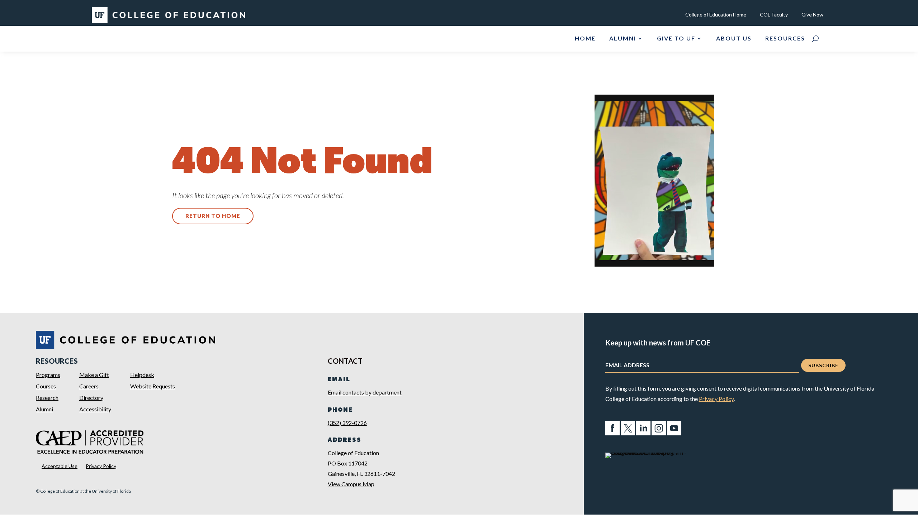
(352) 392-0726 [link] (347, 422)
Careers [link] (89, 386)
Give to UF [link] (676, 39)
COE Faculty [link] (774, 15)
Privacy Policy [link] (101, 466)
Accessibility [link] (95, 409)
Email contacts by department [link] (365, 392)
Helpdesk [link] (142, 374)
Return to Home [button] (212, 215)
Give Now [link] (812, 15)
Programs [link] (48, 374)
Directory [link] (91, 397)
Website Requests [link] (152, 386)
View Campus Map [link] (351, 484)
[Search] (815, 38)
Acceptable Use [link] (59, 466)
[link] (168, 20)
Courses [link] (46, 386)
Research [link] (47, 397)
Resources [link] (785, 39)
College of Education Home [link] (715, 15)
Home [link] (585, 39)
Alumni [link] (622, 39)
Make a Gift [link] (94, 374)
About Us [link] (734, 39)
